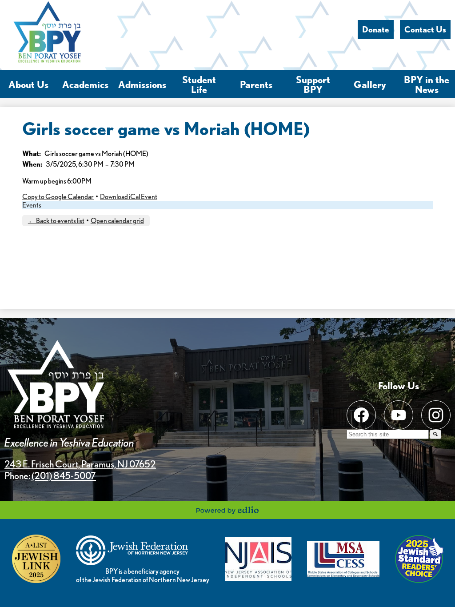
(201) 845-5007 (64, 475)
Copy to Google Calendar (58, 196)
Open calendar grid (117, 220)
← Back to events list (56, 220)
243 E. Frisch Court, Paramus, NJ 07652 (80, 464)
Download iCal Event (128, 196)
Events (31, 205)
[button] (28, 84)
